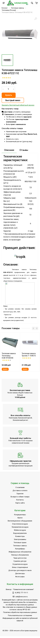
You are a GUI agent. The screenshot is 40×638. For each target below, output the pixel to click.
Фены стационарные (20, 567)
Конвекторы (20, 536)
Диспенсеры (20, 573)
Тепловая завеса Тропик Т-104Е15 (29, 354)
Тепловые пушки (20, 543)
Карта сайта (20, 503)
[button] (36, 3)
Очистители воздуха (20, 524)
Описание (9, 150)
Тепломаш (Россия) (9, 10)
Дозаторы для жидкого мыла (19, 570)
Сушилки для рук (20, 561)
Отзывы (24, 150)
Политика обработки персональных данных (20, 612)
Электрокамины (20, 539)
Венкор (8, 589)
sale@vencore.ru (21, 597)
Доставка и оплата (20, 491)
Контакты (20, 500)
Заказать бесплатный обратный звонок (18, 105)
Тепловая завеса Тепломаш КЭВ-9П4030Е (9, 355)
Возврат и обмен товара (20, 497)
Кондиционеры (20, 515)
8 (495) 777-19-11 (21, 593)
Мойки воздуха (20, 530)
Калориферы (20, 549)
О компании (20, 487)
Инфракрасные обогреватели (20, 552)
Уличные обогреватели (20, 555)
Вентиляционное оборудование (20, 521)
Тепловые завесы (17, 8)
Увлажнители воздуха (20, 527)
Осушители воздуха (20, 564)
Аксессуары (20, 577)
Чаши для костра (19, 558)
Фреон (19, 518)
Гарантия (20, 494)
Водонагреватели (20, 533)
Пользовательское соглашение (20, 615)
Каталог (5, 8)
